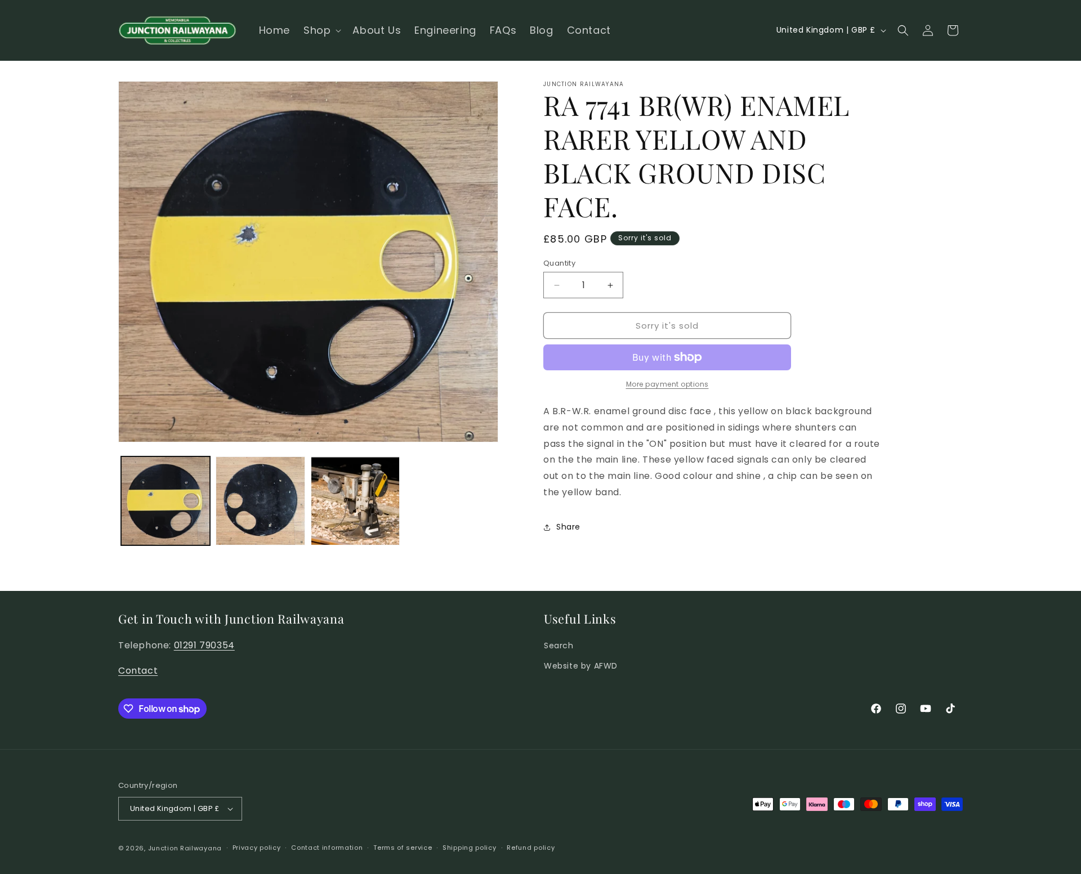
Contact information (327, 847)
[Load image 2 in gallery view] (260, 500)
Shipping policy (470, 847)
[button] (321, 30)
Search (559, 645)
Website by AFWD (581, 665)
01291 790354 (204, 645)
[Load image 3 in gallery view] (355, 500)
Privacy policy (257, 847)
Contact (138, 670)
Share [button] (568, 526)
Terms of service (402, 847)
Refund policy (531, 847)
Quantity (559, 263)
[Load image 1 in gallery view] (165, 500)
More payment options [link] (667, 384)
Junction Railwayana (185, 848)
